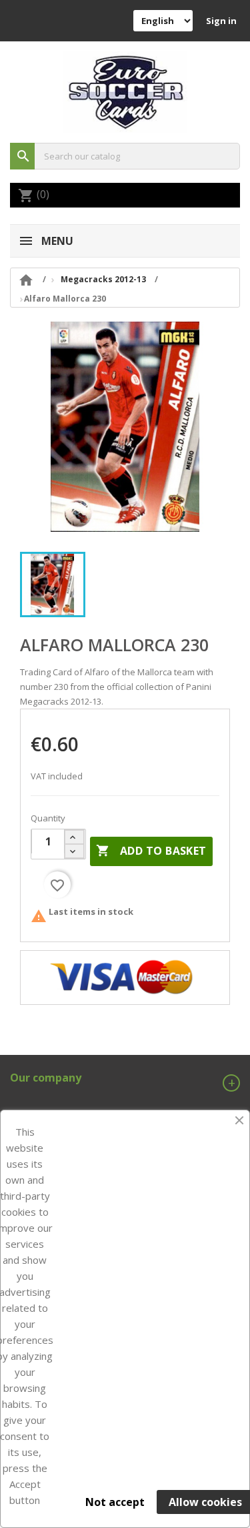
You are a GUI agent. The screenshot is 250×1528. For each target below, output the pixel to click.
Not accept (115, 1502)
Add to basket (151, 850)
